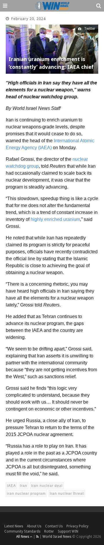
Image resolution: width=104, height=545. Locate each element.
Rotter (49, 531)
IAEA (11, 486)
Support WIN (68, 531)
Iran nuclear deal (47, 486)
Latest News (13, 526)
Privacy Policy (77, 526)
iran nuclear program (26, 494)
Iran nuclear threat (67, 494)
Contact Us (54, 526)
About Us (34, 526)
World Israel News (56, 537)
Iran (23, 486)
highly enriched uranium (55, 219)
